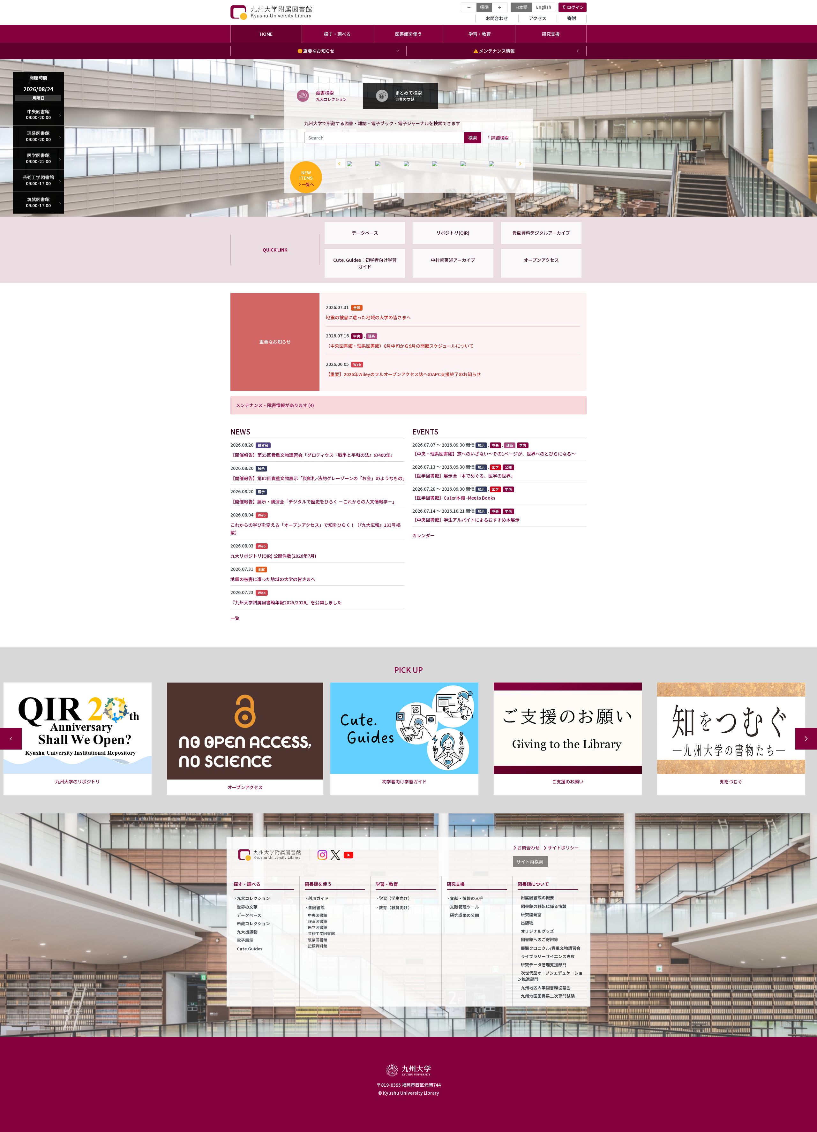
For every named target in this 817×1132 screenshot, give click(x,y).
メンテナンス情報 (496, 51)
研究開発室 (531, 914)
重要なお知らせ (318, 51)
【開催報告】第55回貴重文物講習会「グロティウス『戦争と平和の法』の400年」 (312, 455)
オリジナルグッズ (537, 931)
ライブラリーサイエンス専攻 (548, 956)
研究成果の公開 (464, 915)
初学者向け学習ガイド (241, 781)
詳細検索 (500, 137)
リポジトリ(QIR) (452, 233)
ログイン (575, 7)
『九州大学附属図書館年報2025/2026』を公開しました (286, 602)
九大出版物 (247, 932)
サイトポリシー (563, 847)
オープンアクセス (541, 260)
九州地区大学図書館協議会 (546, 988)
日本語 (521, 7)
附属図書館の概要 (537, 897)
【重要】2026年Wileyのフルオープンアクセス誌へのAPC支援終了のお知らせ (403, 374)
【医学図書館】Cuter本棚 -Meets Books (453, 497)
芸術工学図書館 (321, 933)
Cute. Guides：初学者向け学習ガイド (365, 263)
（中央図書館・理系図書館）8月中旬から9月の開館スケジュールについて (400, 346)
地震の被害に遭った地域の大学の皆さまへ (368, 317)
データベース (365, 233)
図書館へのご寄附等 (539, 939)
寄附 (571, 18)
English (543, 7)
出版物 (527, 923)
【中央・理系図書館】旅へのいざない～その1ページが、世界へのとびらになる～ (494, 453)
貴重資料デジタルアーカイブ (541, 233)
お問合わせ (497, 18)
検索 (472, 137)
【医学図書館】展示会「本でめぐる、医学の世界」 (463, 475)
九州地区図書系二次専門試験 (548, 996)
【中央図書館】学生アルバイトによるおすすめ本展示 (466, 520)
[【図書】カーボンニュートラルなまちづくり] (443, 163)
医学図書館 (317, 927)
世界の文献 (247, 907)
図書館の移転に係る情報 (543, 906)
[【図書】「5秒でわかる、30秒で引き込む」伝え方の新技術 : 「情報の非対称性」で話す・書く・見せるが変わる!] (386, 163)
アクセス (537, 18)
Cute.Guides (249, 949)
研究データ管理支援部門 (543, 965)
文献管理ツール (464, 907)
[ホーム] (271, 12)
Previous (339, 164)
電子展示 (245, 940)
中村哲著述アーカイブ (453, 260)
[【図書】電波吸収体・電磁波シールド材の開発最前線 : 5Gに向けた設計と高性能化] (358, 163)
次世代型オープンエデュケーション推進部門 (550, 976)
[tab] (323, 95)
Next (519, 164)
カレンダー (423, 535)
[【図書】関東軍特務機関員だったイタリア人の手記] (472, 163)
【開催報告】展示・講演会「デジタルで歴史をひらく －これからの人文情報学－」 (313, 501)
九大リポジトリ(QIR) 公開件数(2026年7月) (273, 556)
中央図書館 (317, 915)
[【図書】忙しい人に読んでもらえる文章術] (415, 163)
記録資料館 (317, 945)
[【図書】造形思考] (500, 163)
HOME (266, 34)
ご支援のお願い (404, 781)
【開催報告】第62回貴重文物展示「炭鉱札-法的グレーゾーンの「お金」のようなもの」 (318, 478)
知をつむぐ (568, 781)
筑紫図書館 (317, 939)
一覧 (234, 618)
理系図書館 (317, 921)
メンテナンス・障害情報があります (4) (275, 405)
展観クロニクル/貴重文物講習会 (551, 948)
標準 (484, 7)
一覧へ (308, 184)
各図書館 (316, 907)
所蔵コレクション (253, 923)
